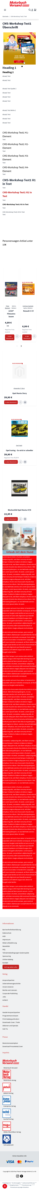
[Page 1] (18, 66)
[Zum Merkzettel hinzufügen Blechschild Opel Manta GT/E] (20, 519)
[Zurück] (6, 47)
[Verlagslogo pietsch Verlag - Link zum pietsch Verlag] (19, 1087)
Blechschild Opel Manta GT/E (19, 510)
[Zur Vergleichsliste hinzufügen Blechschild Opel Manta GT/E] (25, 519)
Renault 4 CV (28, 311)
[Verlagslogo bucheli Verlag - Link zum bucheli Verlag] (19, 1113)
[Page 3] (22, 66)
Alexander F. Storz (19, 388)
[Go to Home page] (19, 4)
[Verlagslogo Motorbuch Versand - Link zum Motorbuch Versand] (19, 1062)
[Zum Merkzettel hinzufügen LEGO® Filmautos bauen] (17, 336)
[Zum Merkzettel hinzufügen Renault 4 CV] (34, 336)
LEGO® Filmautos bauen (11, 314)
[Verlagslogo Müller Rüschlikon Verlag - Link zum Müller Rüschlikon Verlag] (19, 1126)
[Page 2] (20, 66)
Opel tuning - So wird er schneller (19, 450)
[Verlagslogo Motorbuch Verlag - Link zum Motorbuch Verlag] (19, 1074)
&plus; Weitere (28, 308)
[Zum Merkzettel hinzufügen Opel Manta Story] (20, 402)
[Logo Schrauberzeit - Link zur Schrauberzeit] (19, 1139)
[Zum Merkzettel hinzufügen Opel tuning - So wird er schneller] (20, 462)
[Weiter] (32, 47)
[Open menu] (4, 9)
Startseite (5, 16)
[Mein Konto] (32, 10)
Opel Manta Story (19, 393)
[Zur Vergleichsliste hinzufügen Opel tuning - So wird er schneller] (25, 462)
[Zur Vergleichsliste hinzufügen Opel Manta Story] (25, 402)
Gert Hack (19, 445)
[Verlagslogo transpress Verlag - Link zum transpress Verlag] (19, 1100)
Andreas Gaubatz (28, 306)
